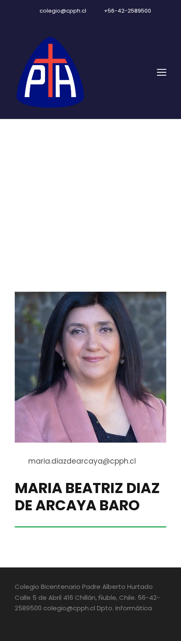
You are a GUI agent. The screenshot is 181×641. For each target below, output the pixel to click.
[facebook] (76, 20)
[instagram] (105, 20)
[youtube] (90, 20)
